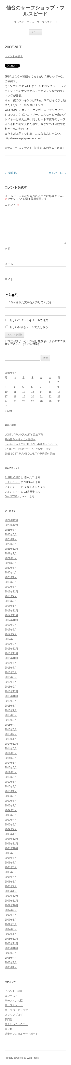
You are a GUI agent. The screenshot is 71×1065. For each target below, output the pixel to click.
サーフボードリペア (16, 1010)
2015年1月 (11, 738)
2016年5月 (11, 677)
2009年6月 (11, 810)
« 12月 (8, 410)
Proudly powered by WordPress (22, 1057)
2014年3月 (11, 753)
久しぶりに (57, 172)
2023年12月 (11, 524)
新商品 (8, 1019)
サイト (9, 279)
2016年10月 (11, 658)
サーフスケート (14, 1005)
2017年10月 (11, 620)
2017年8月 (11, 629)
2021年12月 (11, 548)
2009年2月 (11, 829)
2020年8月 (11, 567)
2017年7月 (11, 634)
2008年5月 (11, 872)
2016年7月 (11, 667)
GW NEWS (11, 496)
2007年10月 (11, 905)
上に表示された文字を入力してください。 (31, 302)
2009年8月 (11, 800)
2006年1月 (11, 967)
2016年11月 (11, 653)
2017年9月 (11, 624)
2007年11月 (11, 900)
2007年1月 (11, 933)
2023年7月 (11, 529)
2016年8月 (11, 662)
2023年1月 (11, 539)
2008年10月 (11, 848)
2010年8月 (11, 777)
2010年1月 (11, 791)
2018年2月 (11, 601)
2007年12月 (11, 895)
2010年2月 (11, 786)
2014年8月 (11, 748)
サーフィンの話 (14, 1000)
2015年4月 (11, 724)
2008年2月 (11, 886)
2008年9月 (11, 853)
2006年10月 (11, 948)
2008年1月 (11, 891)
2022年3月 (11, 544)
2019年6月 (11, 586)
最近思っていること (16, 1024)
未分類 (8, 1029)
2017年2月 (11, 643)
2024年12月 (11, 520)
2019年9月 (11, 582)
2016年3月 (11, 681)
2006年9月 (11, 952)
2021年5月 (11, 558)
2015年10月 (11, 696)
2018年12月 (11, 591)
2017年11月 (11, 615)
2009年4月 (11, 819)
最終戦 (11, 172)
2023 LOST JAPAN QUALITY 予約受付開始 (30, 453)
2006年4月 (11, 957)
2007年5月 (11, 919)
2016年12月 (11, 648)
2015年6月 (11, 715)
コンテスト (25, 147)
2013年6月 (11, 767)
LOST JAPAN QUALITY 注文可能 (24, 434)
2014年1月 (11, 762)
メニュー (35, 32)
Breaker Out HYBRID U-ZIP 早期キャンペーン (31, 444)
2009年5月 (11, 815)
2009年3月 (11, 824)
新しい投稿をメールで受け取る (28, 327)
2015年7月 (11, 710)
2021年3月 (11, 563)
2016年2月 (11, 686)
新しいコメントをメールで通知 (28, 320)
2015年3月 (11, 729)
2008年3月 (11, 881)
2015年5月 (11, 719)
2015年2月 (11, 734)
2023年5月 (11, 534)
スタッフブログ (14, 1014)
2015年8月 (11, 705)
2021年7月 (11, 553)
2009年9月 (11, 796)
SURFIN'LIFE (12, 477)
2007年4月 (11, 924)
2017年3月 (11, 639)
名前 (7, 248)
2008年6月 (11, 867)
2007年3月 (11, 929)
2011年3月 (11, 772)
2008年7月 (11, 862)
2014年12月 (11, 743)
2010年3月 (11, 781)
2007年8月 (11, 914)
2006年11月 (11, 943)
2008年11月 (11, 843)
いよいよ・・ (12, 482)
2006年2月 (11, 962)
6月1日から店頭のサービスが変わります (28, 448)
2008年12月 (11, 838)
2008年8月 (11, 857)
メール (9, 264)
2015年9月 (11, 700)
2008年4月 (11, 876)
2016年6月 (11, 672)
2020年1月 (11, 577)
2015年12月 (11, 691)
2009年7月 (11, 805)
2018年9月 (11, 596)
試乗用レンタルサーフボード (21, 1033)
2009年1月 (11, 834)
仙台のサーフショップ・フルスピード (35, 10)
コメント (12, 204)
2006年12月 (11, 938)
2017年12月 (11, 610)
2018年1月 (11, 605)
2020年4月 (11, 572)
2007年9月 (11, 910)
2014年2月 (11, 757)
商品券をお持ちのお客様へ (20, 439)
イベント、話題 (14, 991)
